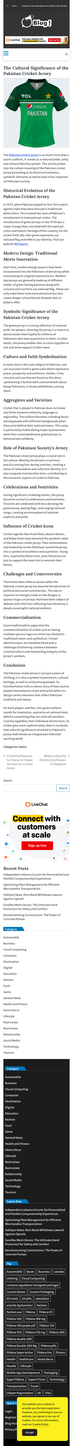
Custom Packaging (42, 1292)
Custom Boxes (16, 1292)
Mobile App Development (23, 1372)
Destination (11, 961)
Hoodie (11, 1366)
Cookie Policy (40, 1424)
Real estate (10, 1022)
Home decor (45, 1359)
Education (10, 973)
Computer (10, 955)
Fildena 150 (14, 1332)
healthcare (26, 1359)
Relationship (11, 1034)
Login (8, 1411)
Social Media (11, 1040)
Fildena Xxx (44, 1352)
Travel (34, 1386)
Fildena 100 (14, 1318)
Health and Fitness (15, 1004)
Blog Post (11, 1423)
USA (48, 1393)
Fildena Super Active (20, 1352)
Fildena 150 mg (35, 1332)
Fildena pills (49, 1345)
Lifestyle (9, 1016)
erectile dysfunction (20, 1305)
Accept (30, 1432)
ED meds (12, 1298)
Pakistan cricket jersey (24, 155)
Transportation (16, 1386)
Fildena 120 (46, 1325)
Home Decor (11, 1010)
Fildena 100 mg (35, 1318)
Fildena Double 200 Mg (22, 1345)
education (42, 1298)
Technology (11, 1046)
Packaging (51, 1372)
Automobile (11, 937)
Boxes (30, 1271)
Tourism (8, 1052)
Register (10, 1417)
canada (59, 1271)
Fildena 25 (46, 1312)
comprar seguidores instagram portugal (33, 1285)
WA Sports (21, 244)
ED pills (27, 1298)
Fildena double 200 (19, 1339)
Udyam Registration (20, 1393)
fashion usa (14, 1312)
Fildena (30, 1312)
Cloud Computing (14, 949)
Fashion (8, 980)
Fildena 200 (57, 1332)
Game (23, 747)
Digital (7, 967)
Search (7, 780)
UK (39, 1393)
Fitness (60, 1352)
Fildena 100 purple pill (21, 1325)
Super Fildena (15, 1379)
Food (6, 986)
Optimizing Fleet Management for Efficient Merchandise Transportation (41, 6)
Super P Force (36, 1379)
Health (11, 1359)
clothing (12, 1278)
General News (12, 998)
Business (9, 943)
